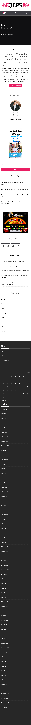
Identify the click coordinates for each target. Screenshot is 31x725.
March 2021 (4, 675)
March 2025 (4, 487)
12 (15, 386)
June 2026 (3, 418)
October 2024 (4, 510)
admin (25, 62)
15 (27, 386)
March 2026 (4, 432)
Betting (3, 299)
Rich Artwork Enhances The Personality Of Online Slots (15, 195)
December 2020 (5, 689)
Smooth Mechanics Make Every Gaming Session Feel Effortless (14, 202)
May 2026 (3, 423)
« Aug (2, 400)
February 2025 (4, 491)
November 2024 (5, 505)
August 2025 (4, 464)
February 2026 (4, 436)
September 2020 (5, 703)
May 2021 (3, 666)
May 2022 (3, 629)
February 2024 (4, 547)
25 (11, 393)
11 (11, 386)
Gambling (3, 313)
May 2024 (3, 533)
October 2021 (4, 652)
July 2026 (3, 413)
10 (7, 386)
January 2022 (4, 643)
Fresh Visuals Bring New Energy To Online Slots (14, 189)
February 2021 (4, 680)
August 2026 (4, 409)
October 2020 (4, 698)
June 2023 (3, 583)
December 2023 (5, 556)
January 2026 (4, 441)
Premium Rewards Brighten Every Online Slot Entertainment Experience (12, 283)
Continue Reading (15, 85)
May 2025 (3, 478)
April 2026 (3, 427)
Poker (2, 322)
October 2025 (4, 455)
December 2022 (5, 611)
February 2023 (4, 602)
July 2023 (3, 579)
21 (23, 390)
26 (15, 393)
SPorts (3, 331)
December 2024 (5, 501)
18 (11, 390)
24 (7, 393)
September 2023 (5, 569)
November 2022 (5, 615)
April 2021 (3, 670)
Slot (18, 49)
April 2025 (3, 482)
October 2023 (4, 565)
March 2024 (4, 542)
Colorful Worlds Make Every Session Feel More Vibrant (14, 183)
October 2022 (4, 620)
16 (3, 390)
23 (3, 393)
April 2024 (3, 537)
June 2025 (3, 473)
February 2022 (4, 638)
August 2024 (4, 519)
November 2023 (5, 560)
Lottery (3, 317)
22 (27, 390)
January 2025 (4, 496)
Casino (3, 303)
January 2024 (4, 551)
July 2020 (3, 712)
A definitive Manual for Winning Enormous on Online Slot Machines (15, 57)
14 (23, 386)
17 (7, 390)
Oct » (6, 400)
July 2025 (3, 468)
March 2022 (4, 634)
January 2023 (4, 606)
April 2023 (3, 592)
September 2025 (5, 459)
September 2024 (5, 514)
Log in (2, 351)
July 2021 (3, 657)
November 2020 (5, 693)
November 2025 (5, 450)
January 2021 (4, 684)
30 (3, 397)
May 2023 (3, 588)
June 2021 (3, 661)
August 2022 (4, 624)
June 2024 (3, 528)
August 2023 (4, 574)
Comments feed (5, 360)
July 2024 (3, 524)
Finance (3, 308)
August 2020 (4, 707)
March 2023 (4, 597)
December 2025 (5, 446)
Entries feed (4, 355)
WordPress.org (5, 365)
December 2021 (5, 647)
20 (19, 390)
